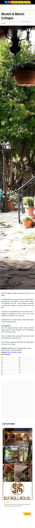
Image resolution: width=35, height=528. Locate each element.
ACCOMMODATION (5, 21)
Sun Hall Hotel (7, 502)
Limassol (19, 21)
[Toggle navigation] (31, 7)
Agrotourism (13, 21)
